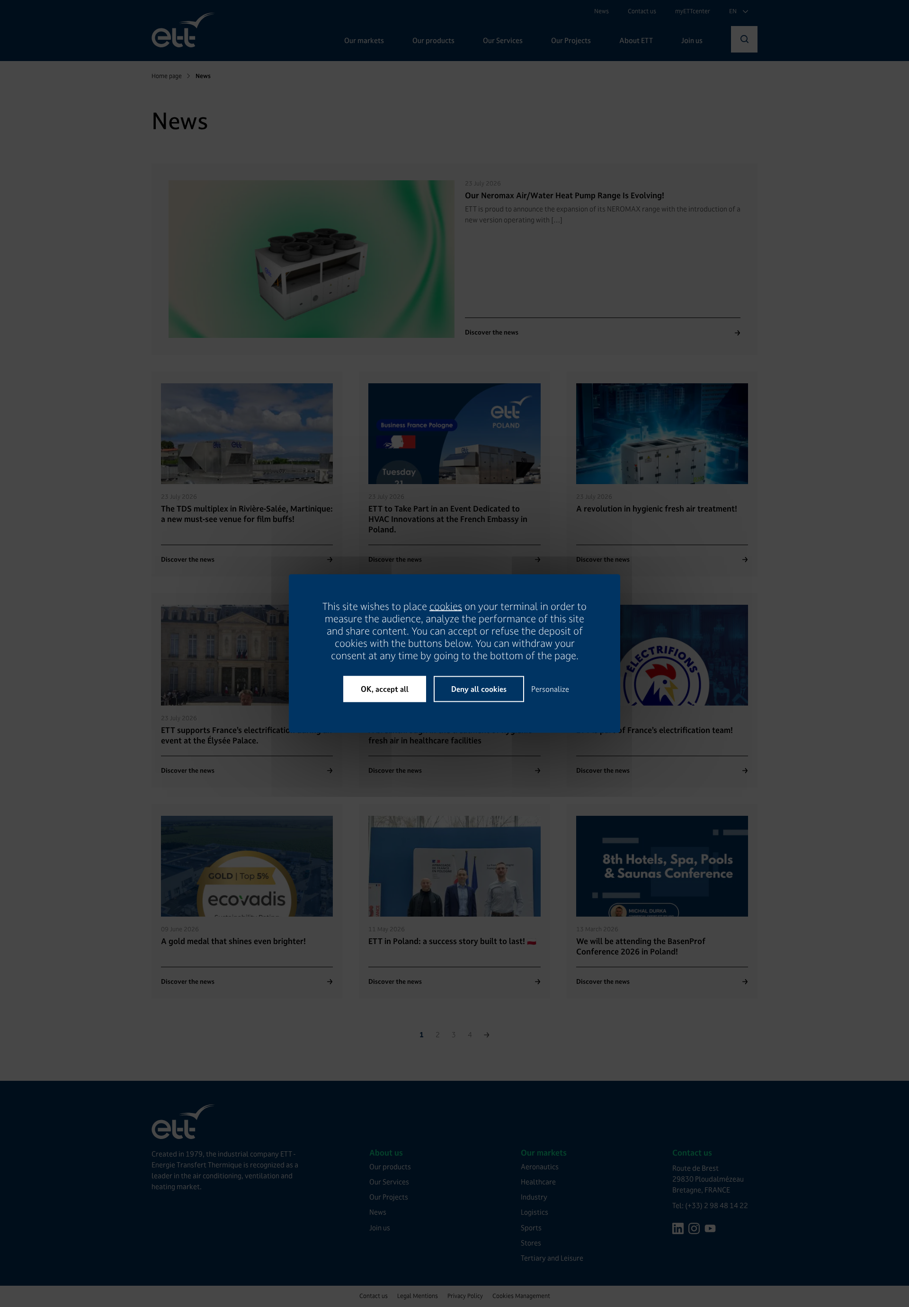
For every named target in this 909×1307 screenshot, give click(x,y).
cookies (445, 606)
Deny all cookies (479, 689)
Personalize (550, 689)
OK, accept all (385, 689)
